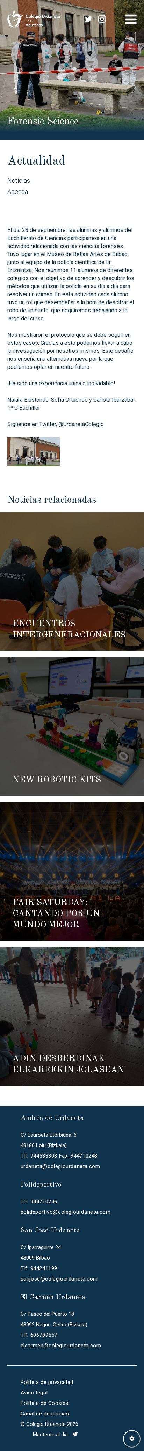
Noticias (18, 180)
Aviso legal (34, 1393)
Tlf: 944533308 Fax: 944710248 (59, 1156)
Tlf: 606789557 (39, 1335)
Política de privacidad (47, 1382)
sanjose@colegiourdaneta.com (59, 1279)
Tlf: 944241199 (39, 1268)
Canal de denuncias (45, 1413)
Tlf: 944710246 (39, 1201)
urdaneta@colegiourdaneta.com (60, 1166)
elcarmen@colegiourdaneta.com (61, 1345)
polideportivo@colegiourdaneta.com (66, 1212)
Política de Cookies (45, 1403)
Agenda (17, 191)
